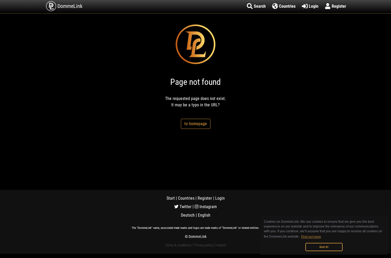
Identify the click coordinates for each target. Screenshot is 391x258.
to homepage (195, 123)
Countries (186, 198)
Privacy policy (204, 245)
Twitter (185, 206)
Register (205, 198)
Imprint (221, 245)
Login (220, 198)
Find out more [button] (311, 237)
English (204, 215)
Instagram (207, 206)
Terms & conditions (178, 245)
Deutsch (188, 215)
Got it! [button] (323, 246)
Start (171, 198)
